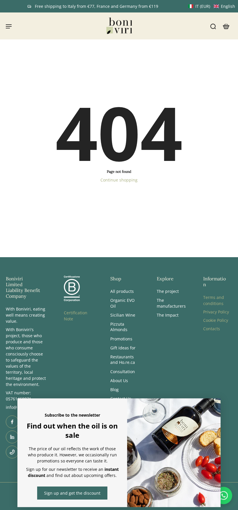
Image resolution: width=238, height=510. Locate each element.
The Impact (167, 314)
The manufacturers (171, 302)
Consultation (122, 371)
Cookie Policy (215, 320)
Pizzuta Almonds (118, 326)
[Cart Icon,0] (225, 26)
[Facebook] (12, 421)
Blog (114, 389)
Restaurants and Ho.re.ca (122, 359)
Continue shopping (119, 180)
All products (122, 291)
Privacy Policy (216, 312)
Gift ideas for (123, 347)
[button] (211, 6)
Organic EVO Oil (122, 302)
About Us (119, 380)
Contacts (211, 328)
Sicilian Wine (122, 314)
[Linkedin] (12, 437)
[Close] (212, 406)
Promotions (121, 338)
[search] (213, 26)
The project (168, 291)
